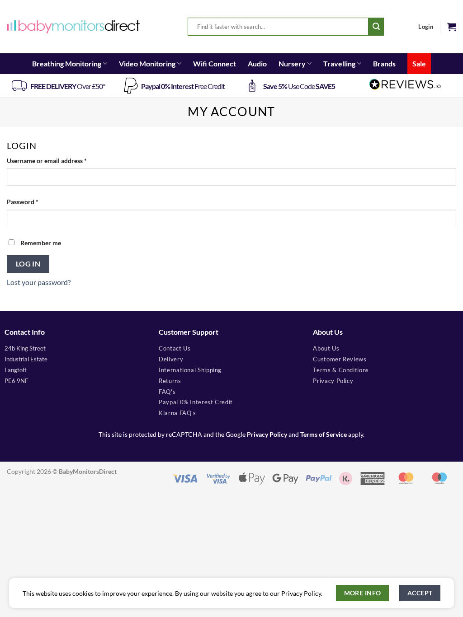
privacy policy (333, 380)
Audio (257, 63)
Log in (28, 264)
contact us (174, 348)
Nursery (292, 63)
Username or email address (59, 160)
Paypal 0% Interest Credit (196, 402)
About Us (326, 348)
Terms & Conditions (341, 370)
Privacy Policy (267, 434)
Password (35, 201)
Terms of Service (323, 434)
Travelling (339, 63)
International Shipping (190, 370)
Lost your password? (39, 282)
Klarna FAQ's (177, 412)
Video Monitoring (147, 63)
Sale (419, 63)
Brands (384, 63)
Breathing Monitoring (66, 63)
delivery (171, 359)
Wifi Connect (214, 63)
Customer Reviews (339, 359)
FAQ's (167, 391)
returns (170, 380)
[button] (451, 27)
